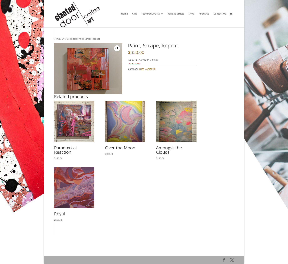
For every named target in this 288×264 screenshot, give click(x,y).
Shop (191, 14)
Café (134, 14)
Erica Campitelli (69, 38)
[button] (117, 48)
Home (124, 14)
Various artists (176, 14)
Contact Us (220, 14)
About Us (204, 14)
